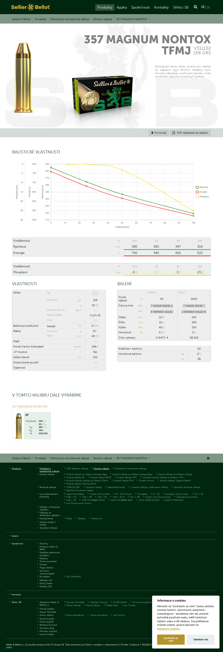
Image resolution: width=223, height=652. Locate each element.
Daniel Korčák (47, 618)
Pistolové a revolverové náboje (69, 19)
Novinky (44, 543)
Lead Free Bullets (75, 494)
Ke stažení (45, 576)
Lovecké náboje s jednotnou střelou (149, 487)
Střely (69, 518)
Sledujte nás (46, 580)
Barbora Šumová (48, 625)
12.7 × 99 (135, 497)
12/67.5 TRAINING (174, 500)
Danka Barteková (75, 615)
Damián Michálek (75, 602)
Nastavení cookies (168, 628)
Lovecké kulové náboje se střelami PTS (163, 477)
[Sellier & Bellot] (47, 7)
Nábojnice (96, 518)
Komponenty (46, 518)
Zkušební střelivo (48, 528)
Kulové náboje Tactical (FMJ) (81, 483)
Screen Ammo (146, 480)
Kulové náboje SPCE (100, 477)
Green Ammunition (100, 494)
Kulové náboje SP (75, 477)
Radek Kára (112, 605)
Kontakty (161, 7)
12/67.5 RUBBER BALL (122, 500)
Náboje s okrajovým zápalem (50, 508)
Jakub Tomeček (48, 612)
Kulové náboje (47, 474)
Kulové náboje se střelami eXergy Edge (86, 474)
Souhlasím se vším (171, 639)
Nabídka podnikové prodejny (50, 553)
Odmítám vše (200, 639)
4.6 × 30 (198, 494)
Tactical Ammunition (187, 497)
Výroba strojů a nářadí (47, 523)
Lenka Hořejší (47, 634)
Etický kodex (46, 583)
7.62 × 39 (87, 497)
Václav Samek (73, 605)
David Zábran (93, 605)
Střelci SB (181, 7)
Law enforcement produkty (49, 495)
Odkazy (44, 558)
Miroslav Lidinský (48, 631)
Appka (122, 7)
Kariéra (43, 564)
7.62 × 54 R (118, 497)
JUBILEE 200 (73, 487)
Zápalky (82, 518)
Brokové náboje (48, 487)
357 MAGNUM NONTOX (131, 19)
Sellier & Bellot (21, 19)
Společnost (140, 7)
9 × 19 (156, 494)
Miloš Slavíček (47, 621)
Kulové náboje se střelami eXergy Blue (132, 474)
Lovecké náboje (93, 487)
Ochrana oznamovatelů (47, 572)
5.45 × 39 (71, 500)
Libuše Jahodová (99, 615)
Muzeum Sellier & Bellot (49, 548)
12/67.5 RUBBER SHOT (93, 500)
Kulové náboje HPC (127, 477)
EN (207, 7)
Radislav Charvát (98, 602)
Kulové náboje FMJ (124, 480)
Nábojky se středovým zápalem (50, 514)
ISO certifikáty (73, 576)
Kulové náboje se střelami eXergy (175, 474)
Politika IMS (46, 586)
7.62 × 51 (102, 497)
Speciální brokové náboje (187, 487)
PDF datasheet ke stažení (190, 132)
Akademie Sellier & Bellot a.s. (49, 603)
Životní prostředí (48, 561)
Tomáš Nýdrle (47, 608)
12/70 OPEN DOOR (149, 500)
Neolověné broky (116, 487)
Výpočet (51, 326)
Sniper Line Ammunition (158, 497)
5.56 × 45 (71, 497)
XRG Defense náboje (77, 468)
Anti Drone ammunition (78, 503)
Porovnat (158, 132)
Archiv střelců (47, 615)
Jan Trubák (130, 605)
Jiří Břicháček (120, 602)
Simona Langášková (143, 602)
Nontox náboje (102, 19)
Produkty (104, 7)
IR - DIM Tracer (124, 494)
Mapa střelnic (46, 567)
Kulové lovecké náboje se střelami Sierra (87, 480)
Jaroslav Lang (47, 628)
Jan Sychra (119, 615)
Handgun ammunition (177, 494)
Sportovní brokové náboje (79, 490)
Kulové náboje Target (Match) (175, 480)
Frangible (142, 494)
